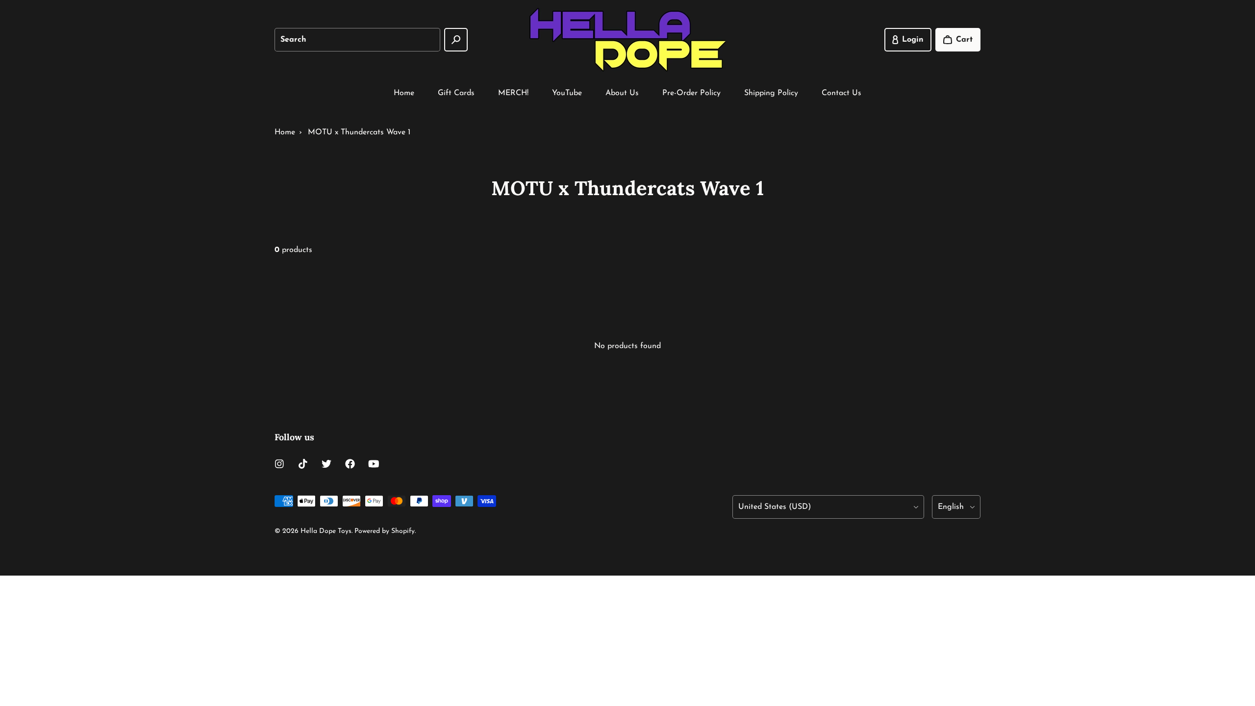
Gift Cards (456, 93)
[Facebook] (350, 464)
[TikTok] (303, 464)
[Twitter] (326, 464)
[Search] (456, 39)
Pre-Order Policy (691, 93)
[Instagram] (279, 464)
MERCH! (513, 93)
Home (404, 93)
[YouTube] (373, 464)
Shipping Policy (771, 93)
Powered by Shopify (384, 531)
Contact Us (841, 93)
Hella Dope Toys (326, 531)
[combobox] (357, 39)
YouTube (567, 93)
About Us (622, 93)
